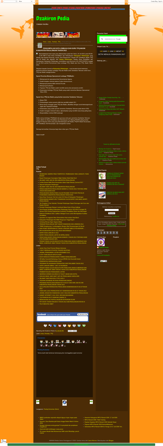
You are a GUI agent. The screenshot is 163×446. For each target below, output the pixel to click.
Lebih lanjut (121, 224)
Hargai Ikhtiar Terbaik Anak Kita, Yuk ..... (111, 97)
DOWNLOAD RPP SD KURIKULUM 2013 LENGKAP (115, 183)
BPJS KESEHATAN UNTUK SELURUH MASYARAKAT (55, 230)
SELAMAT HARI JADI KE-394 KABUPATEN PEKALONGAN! (57, 186)
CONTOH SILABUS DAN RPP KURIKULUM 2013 (115, 193)
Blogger (111, 440)
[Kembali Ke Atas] (3, 442)
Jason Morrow (92, 440)
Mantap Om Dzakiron (105, 149)
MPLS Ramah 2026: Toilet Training (95, 420)
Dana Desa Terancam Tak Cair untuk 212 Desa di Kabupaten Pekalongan (61, 197)
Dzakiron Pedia (52, 18)
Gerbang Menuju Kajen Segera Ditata (51, 222)
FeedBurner (115, 216)
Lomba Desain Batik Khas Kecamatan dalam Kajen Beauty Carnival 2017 (61, 182)
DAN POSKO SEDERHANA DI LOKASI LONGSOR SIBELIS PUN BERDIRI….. (62, 228)
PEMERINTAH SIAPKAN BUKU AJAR (51, 261)
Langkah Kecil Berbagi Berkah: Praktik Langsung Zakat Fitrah (110, 113)
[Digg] (45, 327)
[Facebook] (55, 327)
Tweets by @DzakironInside (111, 144)
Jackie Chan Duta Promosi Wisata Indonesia (53, 248)
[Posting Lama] (91, 403)
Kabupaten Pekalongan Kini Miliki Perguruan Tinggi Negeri (57, 219)
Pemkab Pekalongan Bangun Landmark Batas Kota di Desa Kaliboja (60, 207)
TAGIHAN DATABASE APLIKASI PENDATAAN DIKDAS (56, 280)
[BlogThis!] (71, 331)
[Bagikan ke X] (72, 331)
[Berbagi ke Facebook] (74, 331)
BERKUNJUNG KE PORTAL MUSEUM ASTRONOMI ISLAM (57, 299)
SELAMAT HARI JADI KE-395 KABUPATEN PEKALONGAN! (57, 180)
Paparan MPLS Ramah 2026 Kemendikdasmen (99, 424)
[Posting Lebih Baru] (37, 403)
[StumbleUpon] (79, 327)
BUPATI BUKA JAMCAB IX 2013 (49, 233)
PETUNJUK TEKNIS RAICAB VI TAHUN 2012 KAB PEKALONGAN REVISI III (62, 302)
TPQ (59, 41)
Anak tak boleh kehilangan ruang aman (51, 429)
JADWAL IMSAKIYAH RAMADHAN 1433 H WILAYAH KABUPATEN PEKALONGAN (64, 293)
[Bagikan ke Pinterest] (76, 331)
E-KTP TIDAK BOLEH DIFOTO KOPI (50, 254)
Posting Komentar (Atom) (51, 409)
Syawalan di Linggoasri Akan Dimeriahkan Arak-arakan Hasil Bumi (59, 217)
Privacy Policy (111, 225)
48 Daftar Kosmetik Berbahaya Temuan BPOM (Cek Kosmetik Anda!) (60, 259)
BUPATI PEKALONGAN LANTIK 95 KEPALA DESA (54, 235)
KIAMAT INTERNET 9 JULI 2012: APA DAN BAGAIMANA (56, 295)
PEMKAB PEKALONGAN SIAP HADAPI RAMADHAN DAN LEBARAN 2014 (61, 224)
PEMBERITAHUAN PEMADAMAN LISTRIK (52, 272)
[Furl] (69, 327)
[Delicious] (50, 327)
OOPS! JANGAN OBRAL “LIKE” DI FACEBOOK (53, 265)
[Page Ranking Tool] (103, 261)
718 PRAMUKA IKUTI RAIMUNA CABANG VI (53, 297)
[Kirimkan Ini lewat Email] (69, 331)
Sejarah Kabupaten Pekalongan (49, 184)
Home (44, 41)
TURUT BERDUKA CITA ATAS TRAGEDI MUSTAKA (55, 250)
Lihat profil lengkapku (103, 255)
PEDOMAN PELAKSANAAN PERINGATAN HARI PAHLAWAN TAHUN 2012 (62, 263)
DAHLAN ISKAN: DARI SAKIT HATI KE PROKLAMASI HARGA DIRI (59, 276)
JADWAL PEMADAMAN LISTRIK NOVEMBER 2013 (55, 252)
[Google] (64, 327)
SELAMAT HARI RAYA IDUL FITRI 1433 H (52, 278)
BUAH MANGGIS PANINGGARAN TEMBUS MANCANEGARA (58, 257)
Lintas (49, 41)
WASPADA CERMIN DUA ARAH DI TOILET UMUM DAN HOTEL (58, 274)
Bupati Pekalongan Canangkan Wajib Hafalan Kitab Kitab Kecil (58, 178)
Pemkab (54, 41)
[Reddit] (74, 327)
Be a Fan (82, 314)
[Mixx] (60, 327)
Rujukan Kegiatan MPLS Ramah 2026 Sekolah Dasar (100, 422)
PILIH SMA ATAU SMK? (46, 304)
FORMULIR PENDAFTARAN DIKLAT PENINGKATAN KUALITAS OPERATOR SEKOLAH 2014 (114, 176)
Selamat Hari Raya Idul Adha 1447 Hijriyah (111, 109)
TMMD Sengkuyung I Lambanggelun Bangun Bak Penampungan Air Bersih (62, 226)
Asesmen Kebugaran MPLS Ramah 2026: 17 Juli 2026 (101, 417)
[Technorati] (84, 327)
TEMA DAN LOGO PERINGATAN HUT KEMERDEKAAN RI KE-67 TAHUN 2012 (63, 291)
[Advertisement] (64, 151)
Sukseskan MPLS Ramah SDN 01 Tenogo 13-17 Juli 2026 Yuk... (104, 426)
